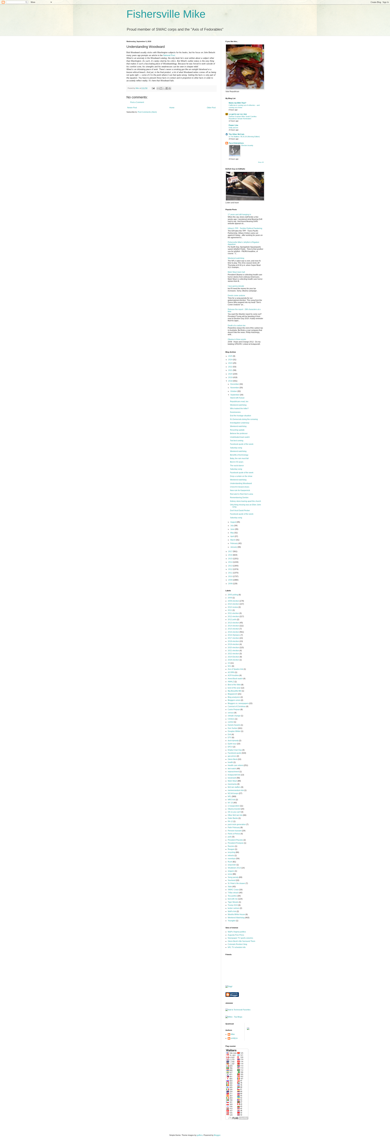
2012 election (233, 616)
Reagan (231, 849)
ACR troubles (233, 675)
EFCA (230, 747)
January (234, 547)
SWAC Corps (233, 890)
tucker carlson (233, 908)
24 (229, 663)
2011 (230, 573)
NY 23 (230, 803)
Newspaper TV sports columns (240, 938)
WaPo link (232, 911)
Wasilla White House (236, 914)
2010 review (233, 607)
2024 (230, 360)
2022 (230, 367)
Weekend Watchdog (236, 918)
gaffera (200, 1135)
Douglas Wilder (234, 731)
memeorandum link (236, 790)
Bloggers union (234, 700)
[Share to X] (163, 88)
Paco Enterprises (236, 143)
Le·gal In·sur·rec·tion (238, 114)
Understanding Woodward (241, 483)
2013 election (233, 623)
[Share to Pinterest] (169, 88)
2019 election (233, 644)
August (233, 522)
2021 (230, 370)
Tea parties (232, 896)
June (232, 529)
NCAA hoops (233, 793)
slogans (231, 871)
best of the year (234, 688)
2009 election (233, 601)
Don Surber (232, 728)
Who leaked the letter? (239, 408)
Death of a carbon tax (236, 325)
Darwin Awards (234, 725)
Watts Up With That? (237, 103)
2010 (230, 576)
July (232, 526)
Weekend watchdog (236, 258)
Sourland (231, 880)
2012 (230, 569)
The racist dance (237, 466)
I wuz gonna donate (236, 286)
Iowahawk (232, 778)
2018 (230, 381)
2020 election (233, 647)
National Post (169, 55)
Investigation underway (239, 423)
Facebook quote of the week (241, 444)
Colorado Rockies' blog (237, 944)
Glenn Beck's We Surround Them (241, 941)
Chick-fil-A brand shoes (239, 487)
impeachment (233, 772)
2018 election (233, 641)
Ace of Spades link (235, 669)
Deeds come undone (236, 295)
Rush (230, 862)
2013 (230, 566)
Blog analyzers (234, 697)
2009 (230, 580)
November (234, 388)
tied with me (233, 899)
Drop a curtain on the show (241, 476)
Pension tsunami (235, 831)
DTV (229, 737)
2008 (230, 584)
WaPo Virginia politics (237, 932)
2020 (230, 374)
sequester (232, 865)
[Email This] (158, 88)
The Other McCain (236, 134)
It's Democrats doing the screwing (244, 419)
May (232, 533)
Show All (261, 162)
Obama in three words (237, 339)
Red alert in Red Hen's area (241, 494)
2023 (230, 363)
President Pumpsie (235, 843)
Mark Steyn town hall (236, 272)
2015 (230, 559)
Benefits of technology (239, 455)
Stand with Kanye (237, 398)
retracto (231, 855)
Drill (229, 734)
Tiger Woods (233, 902)
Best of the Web (234, 685)
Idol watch (232, 769)
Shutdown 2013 (234, 868)
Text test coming (236, 441)
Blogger (217, 1135)
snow (230, 874)
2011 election (233, 613)
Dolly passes (233, 128)
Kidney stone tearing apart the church (245, 501)
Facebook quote (234, 753)
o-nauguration (233, 806)
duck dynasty (233, 741)
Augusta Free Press (236, 935)
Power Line (233, 125)
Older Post (211, 108)
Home (171, 108)
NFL (229, 796)
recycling (231, 852)
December (234, 384)
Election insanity (247, 145)
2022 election (233, 654)
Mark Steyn (232, 781)
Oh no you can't (234, 812)
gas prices (232, 756)
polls (230, 837)
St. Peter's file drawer (236, 883)
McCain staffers (234, 787)
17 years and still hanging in (239, 214)
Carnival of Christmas (237, 706)
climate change (234, 716)
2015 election (233, 629)
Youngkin (232, 921)
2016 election (233, 632)
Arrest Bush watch (235, 679)
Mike (233, 1034)
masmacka (232, 784)
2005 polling (233, 595)
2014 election (233, 626)
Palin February (234, 827)
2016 (230, 555)
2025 (230, 356)
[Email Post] (153, 88)
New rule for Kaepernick (240, 490)
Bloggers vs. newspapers (238, 703)
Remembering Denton (239, 498)
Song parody (233, 877)
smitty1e (234, 1038)
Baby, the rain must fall (239, 458)
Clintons (231, 719)
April (232, 536)
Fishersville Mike (166, 14)
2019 (230, 377)
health (230, 762)
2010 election (233, 604)
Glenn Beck (232, 759)
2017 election (233, 638)
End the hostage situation (240, 416)
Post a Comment (137, 102)
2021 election (233, 651)
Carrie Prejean (234, 709)
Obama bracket (234, 809)
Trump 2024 (233, 905)
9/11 (229, 666)
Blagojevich (233, 694)
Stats (230, 887)
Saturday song (236, 448)
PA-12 (230, 821)
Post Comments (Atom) (147, 112)
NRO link (231, 800)
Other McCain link (235, 815)
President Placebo (235, 840)
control (230, 722)
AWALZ (231, 682)
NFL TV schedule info (237, 947)
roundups (232, 859)
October (233, 391)
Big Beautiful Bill (234, 691)
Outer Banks (233, 818)
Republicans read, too (239, 401)
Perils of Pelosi (234, 834)
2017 (230, 551)
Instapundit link (234, 775)
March (233, 540)
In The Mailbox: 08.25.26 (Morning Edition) (244, 136)
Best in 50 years (236, 462)
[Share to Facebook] (166, 88)
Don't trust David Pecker (240, 510)
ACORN (231, 672)
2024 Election (233, 657)
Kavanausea (235, 412)
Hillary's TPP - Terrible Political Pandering (245, 228)
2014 (230, 562)
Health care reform (235, 765)
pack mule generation (237, 824)
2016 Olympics (234, 635)
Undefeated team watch (240, 437)
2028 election (233, 660)
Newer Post (132, 108)
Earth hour (232, 744)
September (235, 395)
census (231, 713)
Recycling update (237, 430)
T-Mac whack (233, 893)
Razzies (231, 846)
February (234, 543)
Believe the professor (239, 433)
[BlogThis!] (161, 88)
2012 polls (232, 619)
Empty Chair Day (235, 750)
